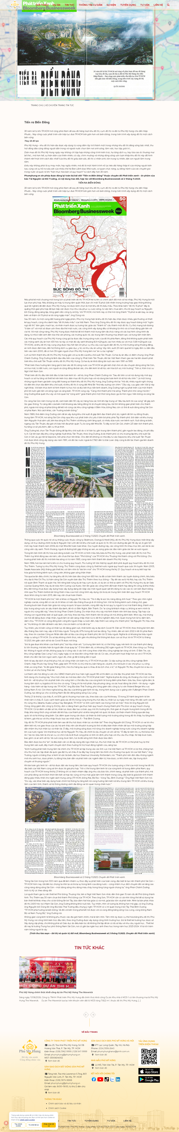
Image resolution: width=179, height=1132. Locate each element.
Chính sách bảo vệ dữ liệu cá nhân (64, 1103)
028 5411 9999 (80, 1051)
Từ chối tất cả (34, 1125)
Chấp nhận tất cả (49, 1125)
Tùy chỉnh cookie (18, 1125)
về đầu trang (90, 1032)
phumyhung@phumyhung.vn (65, 1054)
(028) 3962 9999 (63, 1051)
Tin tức (71, 1121)
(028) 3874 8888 (64, 1080)
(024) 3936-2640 (106, 1048)
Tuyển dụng (91, 1121)
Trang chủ (37, 105)
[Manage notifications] (6, 1123)
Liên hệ (127, 1121)
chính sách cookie (27, 1120)
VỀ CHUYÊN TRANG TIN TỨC (59, 105)
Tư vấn (111, 1121)
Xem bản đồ (54, 1061)
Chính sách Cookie (57, 1108)
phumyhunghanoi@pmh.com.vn (113, 1051)
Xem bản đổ (101, 1068)
